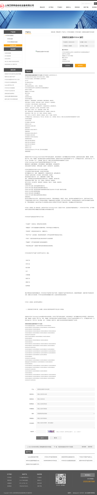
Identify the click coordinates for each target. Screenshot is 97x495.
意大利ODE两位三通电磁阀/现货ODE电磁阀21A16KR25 (44, 446)
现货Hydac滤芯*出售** (10, 76)
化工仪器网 (87, 492)
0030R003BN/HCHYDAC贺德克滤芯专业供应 (51, 460)
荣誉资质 (77, 7)
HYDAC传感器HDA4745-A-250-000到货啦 (13, 79)
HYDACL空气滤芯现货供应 (50, 457)
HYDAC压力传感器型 (10, 88)
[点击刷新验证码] (51, 431)
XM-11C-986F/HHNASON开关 (12, 61)
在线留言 (9, 483)
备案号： (70, 492)
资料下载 (86, 7)
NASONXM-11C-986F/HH (11, 64)
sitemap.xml (76, 492)
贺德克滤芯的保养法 (9, 93)
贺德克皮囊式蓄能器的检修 (11, 96)
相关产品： (29, 452)
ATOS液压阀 (8, 56)
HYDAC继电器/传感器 (12, 42)
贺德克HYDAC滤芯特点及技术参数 (13, 74)
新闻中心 (68, 7)
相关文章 (13, 69)
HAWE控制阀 (8, 53)
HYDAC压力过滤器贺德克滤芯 (68, 460)
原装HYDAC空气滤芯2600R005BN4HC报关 (86, 460)
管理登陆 (92, 492)
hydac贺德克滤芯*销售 (33, 457)
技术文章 (39, 483)
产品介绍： (29, 71)
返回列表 (90, 446)
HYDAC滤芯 (10, 38)
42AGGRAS (7, 58)
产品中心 (64, 32)
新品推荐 (13, 49)
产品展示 (59, 7)
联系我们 (80, 65)
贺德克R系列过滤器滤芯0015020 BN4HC (69, 457)
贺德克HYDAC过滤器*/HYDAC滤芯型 (33, 464)
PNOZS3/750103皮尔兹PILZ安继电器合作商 (25, 486)
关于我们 (51, 7)
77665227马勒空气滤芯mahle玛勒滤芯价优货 (86, 457)
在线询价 (67, 65)
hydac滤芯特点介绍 (9, 85)
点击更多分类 (13, 45)
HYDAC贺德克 (9, 35)
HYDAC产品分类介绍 (10, 90)
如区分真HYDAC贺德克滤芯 (11, 99)
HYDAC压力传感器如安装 (11, 82)
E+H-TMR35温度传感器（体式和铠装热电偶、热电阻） (25, 480)
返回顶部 (84, 446)
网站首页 (42, 7)
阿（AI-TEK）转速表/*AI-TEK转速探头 (25, 483)
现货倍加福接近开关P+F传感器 (65, 446)
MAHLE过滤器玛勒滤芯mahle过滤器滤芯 (33, 460)
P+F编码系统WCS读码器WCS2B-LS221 (25, 477)
